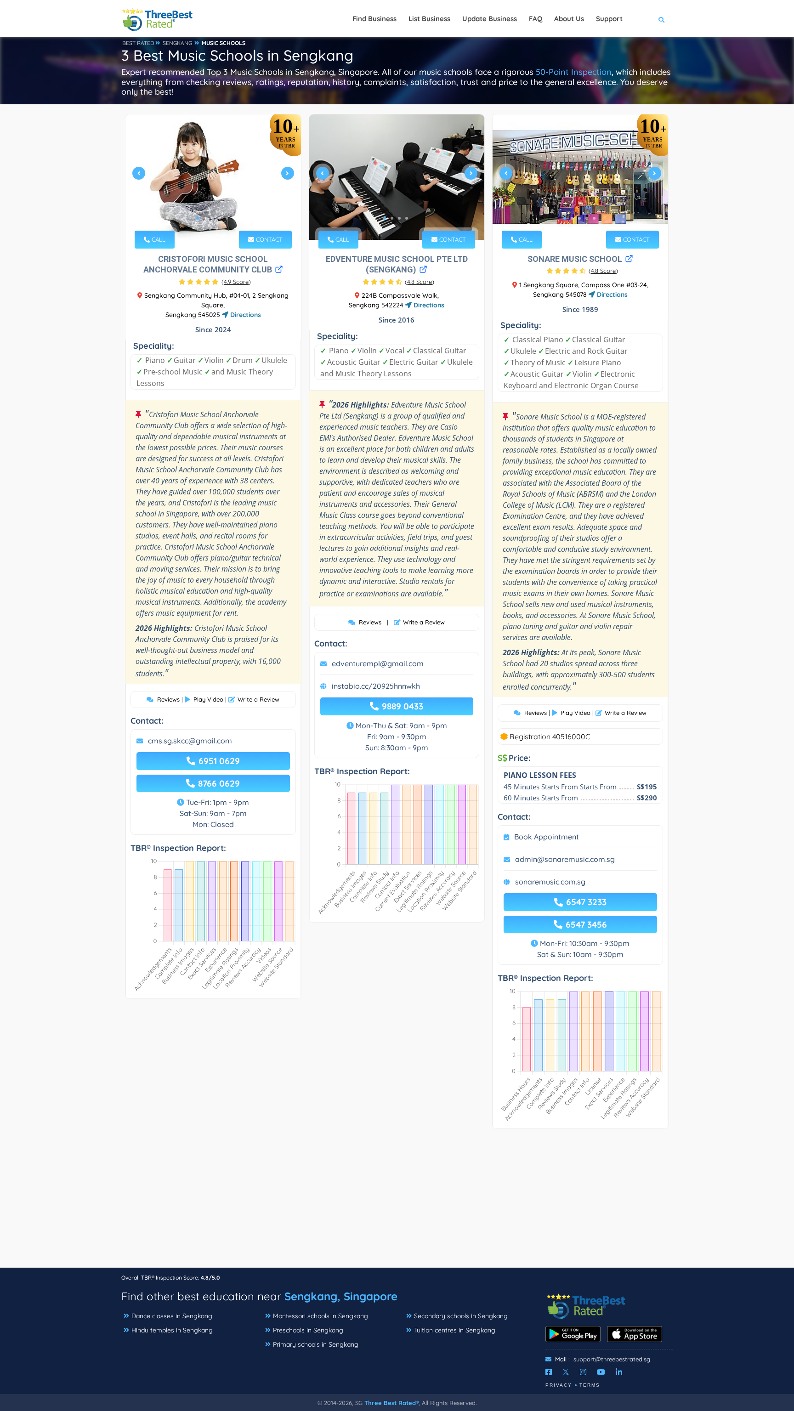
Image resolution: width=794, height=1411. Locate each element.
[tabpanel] (213, 177)
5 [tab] (227, 218)
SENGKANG (177, 43)
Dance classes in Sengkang (171, 1316)
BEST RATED (138, 43)
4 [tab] (219, 218)
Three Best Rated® (391, 1402)
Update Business (489, 18)
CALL (157, 239)
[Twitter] (565, 1371)
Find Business (374, 18)
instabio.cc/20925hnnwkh (376, 686)
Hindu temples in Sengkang (172, 1330)
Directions (244, 315)
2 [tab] (205, 218)
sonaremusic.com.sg (550, 881)
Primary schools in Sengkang (315, 1344)
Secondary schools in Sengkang (461, 1316)
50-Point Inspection (574, 72)
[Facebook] (548, 1371)
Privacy (558, 1385)
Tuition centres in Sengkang (454, 1330)
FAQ (535, 18)
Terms (589, 1385)
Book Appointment (546, 836)
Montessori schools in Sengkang (320, 1316)
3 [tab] (212, 218)
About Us (569, 18)
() (236, 281)
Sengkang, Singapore (340, 1296)
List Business (429, 18)
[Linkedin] (619, 1371)
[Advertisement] (397, 1203)
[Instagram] (583, 1371)
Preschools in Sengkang (308, 1330)
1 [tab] (197, 218)
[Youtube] (601, 1371)
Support (609, 18)
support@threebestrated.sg (611, 1359)
